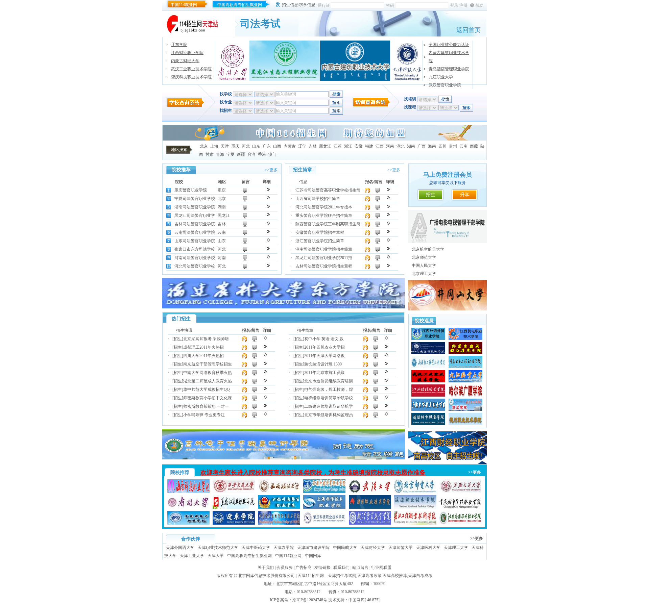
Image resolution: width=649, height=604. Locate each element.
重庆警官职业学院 (190, 190)
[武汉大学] (370, 491)
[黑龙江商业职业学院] (234, 507)
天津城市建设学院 (313, 547)
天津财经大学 (373, 547)
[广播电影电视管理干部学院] (447, 241)
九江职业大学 (441, 77)
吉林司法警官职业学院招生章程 (323, 266)
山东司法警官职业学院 (194, 240)
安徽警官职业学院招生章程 (319, 232)
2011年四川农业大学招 (324, 347)
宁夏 (230, 154)
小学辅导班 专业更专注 (204, 414)
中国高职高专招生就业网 (239, 4)
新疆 (241, 154)
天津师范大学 (400, 547)
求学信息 (307, 4)
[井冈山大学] (447, 309)
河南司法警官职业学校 (194, 257)
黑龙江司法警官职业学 (194, 215)
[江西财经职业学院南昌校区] (447, 462)
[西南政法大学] (279, 491)
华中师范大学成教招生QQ (206, 389)
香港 (262, 154)
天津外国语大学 (180, 547)
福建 (369, 146)
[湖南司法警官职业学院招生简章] (388, 248)
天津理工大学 (456, 547)
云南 (463, 146)
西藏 (474, 146)
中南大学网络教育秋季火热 (207, 372)
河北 (246, 146)
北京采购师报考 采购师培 (206, 338)
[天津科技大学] (407, 61)
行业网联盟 (381, 567)
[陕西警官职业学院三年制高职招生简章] (388, 223)
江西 (380, 146)
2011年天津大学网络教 (324, 355)
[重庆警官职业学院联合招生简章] (388, 214)
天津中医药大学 (256, 547)
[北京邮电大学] (415, 491)
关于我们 (266, 567)
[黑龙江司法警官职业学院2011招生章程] (388, 256)
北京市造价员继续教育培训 (328, 381)
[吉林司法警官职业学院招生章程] (388, 265)
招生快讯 (184, 330)
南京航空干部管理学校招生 (207, 364)
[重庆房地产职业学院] (188, 523)
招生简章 (305, 330)
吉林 (313, 146)
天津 (225, 146)
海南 (432, 146)
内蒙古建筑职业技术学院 (449, 56)
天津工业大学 (192, 555)
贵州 (453, 146)
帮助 (479, 5)
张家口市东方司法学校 (194, 249)
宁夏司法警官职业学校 (194, 198)
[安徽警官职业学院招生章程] (388, 231)
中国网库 (313, 555)
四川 (442, 146)
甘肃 (210, 154)
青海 (220, 154)
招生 (430, 194)
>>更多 (271, 170)
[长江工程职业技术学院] (415, 523)
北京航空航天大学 (428, 249)
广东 (267, 146)
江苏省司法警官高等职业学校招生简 (327, 190)
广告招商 (303, 567)
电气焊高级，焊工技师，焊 (328, 389)
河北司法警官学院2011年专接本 (323, 207)
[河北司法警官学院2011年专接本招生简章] (388, 206)
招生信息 (290, 4)
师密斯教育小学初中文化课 (207, 398)
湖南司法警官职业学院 (194, 207)
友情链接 (322, 567)
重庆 (235, 146)
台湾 (251, 154)
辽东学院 (179, 44)
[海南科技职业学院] (188, 491)
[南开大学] (233, 61)
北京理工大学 (424, 273)
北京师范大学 (424, 257)
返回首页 (468, 30)
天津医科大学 (428, 547)
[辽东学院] (234, 523)
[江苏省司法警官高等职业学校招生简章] (388, 189)
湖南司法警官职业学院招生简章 (323, 249)
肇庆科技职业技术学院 (191, 77)
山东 (256, 146)
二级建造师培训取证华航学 (328, 406)
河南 (390, 146)
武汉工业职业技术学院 (191, 69)
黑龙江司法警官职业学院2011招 (323, 257)
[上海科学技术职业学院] (324, 507)
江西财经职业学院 (187, 52)
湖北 (400, 146)
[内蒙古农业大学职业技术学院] (279, 523)
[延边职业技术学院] (415, 507)
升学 (465, 194)
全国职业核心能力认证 (449, 44)
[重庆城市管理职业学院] (460, 507)
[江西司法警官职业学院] (279, 507)
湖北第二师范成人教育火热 (207, 381)
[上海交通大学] (460, 491)
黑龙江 (325, 146)
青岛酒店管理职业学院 (449, 69)
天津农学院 (283, 547)
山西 (277, 146)
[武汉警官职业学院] (370, 523)
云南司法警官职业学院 (194, 232)
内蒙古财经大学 (185, 60)
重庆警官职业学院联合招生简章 (323, 215)
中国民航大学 (345, 547)
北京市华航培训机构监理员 (328, 414)
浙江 (348, 146)
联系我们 (341, 567)
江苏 (338, 146)
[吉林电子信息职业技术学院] (283, 458)
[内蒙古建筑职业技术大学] (355, 61)
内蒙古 (290, 146)
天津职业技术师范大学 (218, 547)
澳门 (272, 154)
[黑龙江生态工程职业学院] (284, 61)
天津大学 (216, 555)
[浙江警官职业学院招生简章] (388, 240)
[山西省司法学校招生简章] (388, 197)
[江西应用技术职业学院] (460, 523)
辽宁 (302, 146)
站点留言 (360, 567)
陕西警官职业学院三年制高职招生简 (327, 224)
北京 (204, 146)
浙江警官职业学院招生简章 (319, 240)
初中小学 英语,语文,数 (324, 338)
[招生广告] (324, 139)
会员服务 (285, 567)
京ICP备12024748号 (309, 600)
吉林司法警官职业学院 (194, 224)
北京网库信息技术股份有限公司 (266, 575)
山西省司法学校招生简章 (317, 198)
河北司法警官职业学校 (194, 266)
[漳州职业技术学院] (370, 507)
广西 (421, 146)
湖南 (411, 146)
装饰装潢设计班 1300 (323, 364)
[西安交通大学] (234, 491)
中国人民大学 (424, 265)
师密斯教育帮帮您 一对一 (206, 406)
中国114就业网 (184, 4)
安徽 (359, 146)
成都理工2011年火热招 (203, 347)
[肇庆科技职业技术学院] (324, 523)
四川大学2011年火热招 (203, 355)
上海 (214, 146)
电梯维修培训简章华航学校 (328, 398)
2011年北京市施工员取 (324, 372)
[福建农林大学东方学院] (283, 307)
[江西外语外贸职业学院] (324, 491)
